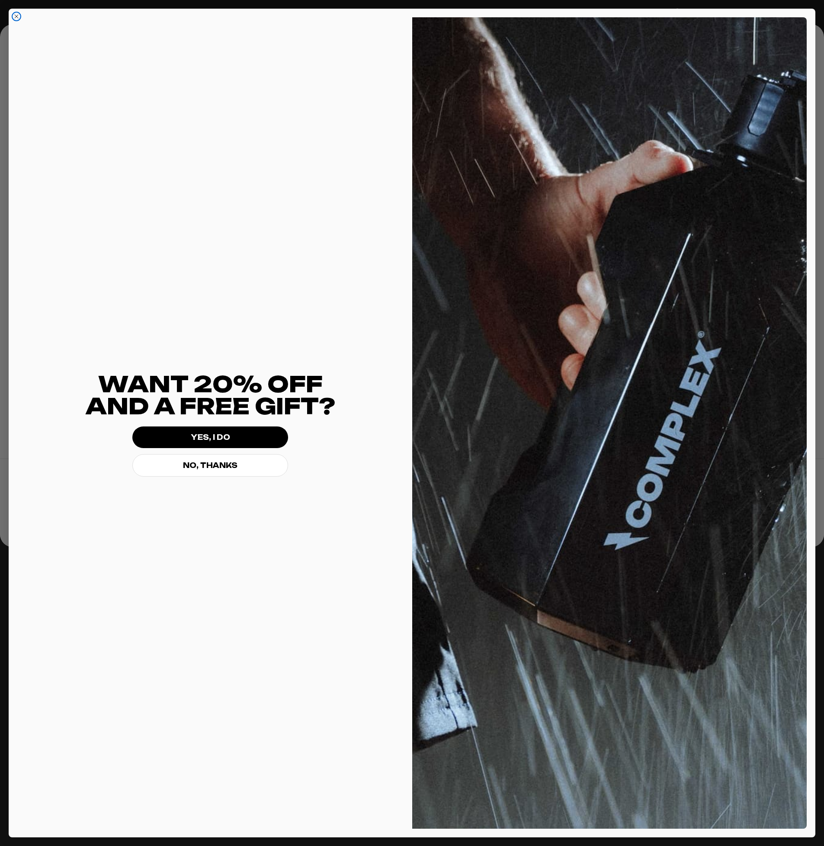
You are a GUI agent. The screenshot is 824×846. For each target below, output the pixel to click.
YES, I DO (210, 437)
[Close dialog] (16, 16)
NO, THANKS (210, 465)
